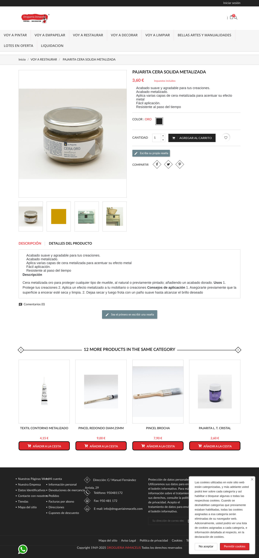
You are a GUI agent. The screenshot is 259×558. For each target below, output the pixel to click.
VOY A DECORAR (124, 35)
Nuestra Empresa (29, 484)
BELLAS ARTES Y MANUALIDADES (204, 35)
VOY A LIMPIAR (157, 35)
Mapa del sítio (108, 540)
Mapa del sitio (27, 507)
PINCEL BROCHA (158, 428)
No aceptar (206, 546)
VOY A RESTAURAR (88, 35)
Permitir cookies (234, 546)
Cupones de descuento (63, 513)
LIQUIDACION (52, 46)
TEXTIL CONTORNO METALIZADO (44, 428)
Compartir (157, 164)
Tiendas (22, 501)
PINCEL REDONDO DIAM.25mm (101, 428)
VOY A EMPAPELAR (50, 35)
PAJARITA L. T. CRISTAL (215, 428)
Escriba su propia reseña (153, 153)
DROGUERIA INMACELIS (124, 547)
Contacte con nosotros (32, 496)
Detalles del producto (70, 243)
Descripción (30, 243)
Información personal (62, 484)
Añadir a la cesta (46, 446)
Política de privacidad (154, 540)
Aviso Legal (128, 540)
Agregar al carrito (195, 138)
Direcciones (56, 507)
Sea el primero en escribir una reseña (132, 314)
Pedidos (53, 496)
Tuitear (168, 164)
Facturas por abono (61, 501)
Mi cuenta (55, 479)
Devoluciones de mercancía (66, 490)
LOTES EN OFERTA (18, 46)
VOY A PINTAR (15, 35)
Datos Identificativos (31, 490)
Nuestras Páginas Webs (33, 479)
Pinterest (179, 164)
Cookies (177, 540)
